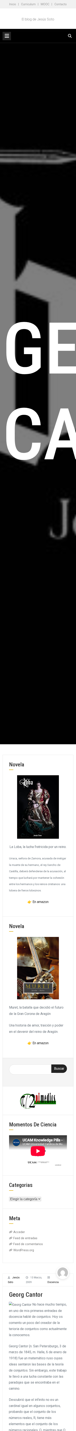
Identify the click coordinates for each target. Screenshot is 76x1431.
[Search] (70, 36)
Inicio (12, 4)
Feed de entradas (25, 1238)
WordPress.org (23, 1250)
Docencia (53, 1282)
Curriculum (28, 4)
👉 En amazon (38, 902)
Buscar (59, 1069)
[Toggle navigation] (7, 36)
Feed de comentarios (28, 1244)
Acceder (19, 1232)
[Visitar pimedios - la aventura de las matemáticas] (38, 1100)
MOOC (45, 4)
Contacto (60, 4)
